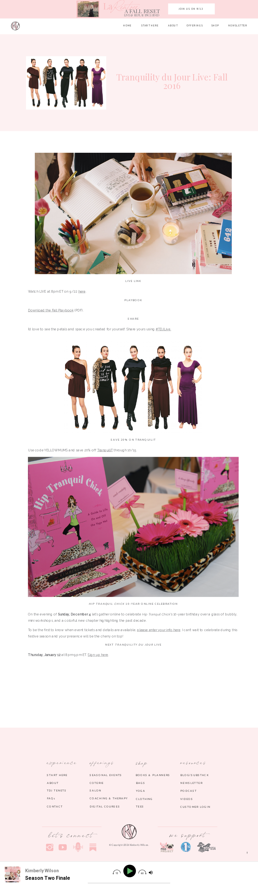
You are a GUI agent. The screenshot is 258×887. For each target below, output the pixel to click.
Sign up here (98, 655)
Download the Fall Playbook (51, 310)
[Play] (130, 871)
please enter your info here (158, 630)
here (82, 291)
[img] (117, 872)
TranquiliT (105, 450)
